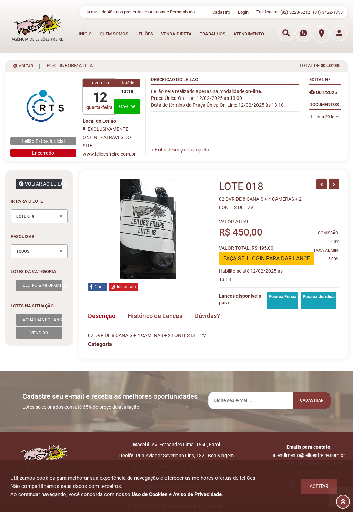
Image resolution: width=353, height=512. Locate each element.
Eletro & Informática (42, 285)
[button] (180, 150)
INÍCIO (85, 33)
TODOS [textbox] (22, 251)
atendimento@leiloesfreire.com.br (309, 455)
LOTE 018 (241, 186)
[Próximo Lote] (334, 184)
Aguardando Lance (42, 319)
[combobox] (39, 216)
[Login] (339, 33)
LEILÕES (144, 33)
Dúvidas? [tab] (207, 316)
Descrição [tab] (101, 316)
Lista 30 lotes (327, 116)
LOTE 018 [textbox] (25, 216)
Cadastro (221, 12)
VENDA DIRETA (176, 33)
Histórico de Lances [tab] (155, 316)
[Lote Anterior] (321, 184)
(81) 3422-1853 (328, 12)
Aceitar (319, 486)
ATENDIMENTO (248, 33)
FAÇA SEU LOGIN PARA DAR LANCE (266, 258)
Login (243, 12)
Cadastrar (311, 400)
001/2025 (326, 92)
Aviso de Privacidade (197, 494)
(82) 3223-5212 (295, 12)
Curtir (99, 286)
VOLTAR (25, 66)
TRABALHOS (212, 33)
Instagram (125, 286)
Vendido (39, 333)
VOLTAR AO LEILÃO (43, 184)
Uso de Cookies (150, 494)
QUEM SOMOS (114, 33)
